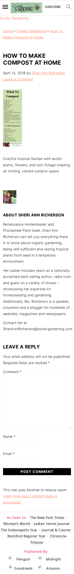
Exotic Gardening (14, 18)
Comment (12, 372)
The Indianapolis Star (19, 530)
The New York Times (47, 517)
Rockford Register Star (26, 536)
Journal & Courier (56, 530)
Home (8, 31)
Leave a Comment (18, 79)
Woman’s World (16, 523)
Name (9, 437)
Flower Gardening (31, 31)
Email (9, 454)
